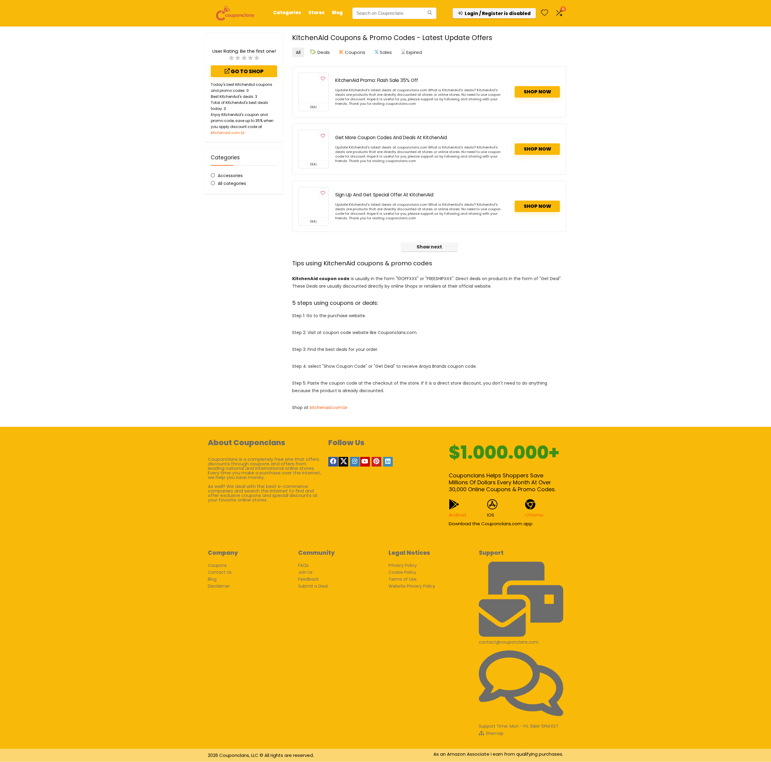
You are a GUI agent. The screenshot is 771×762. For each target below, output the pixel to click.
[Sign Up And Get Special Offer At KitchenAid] (313, 202)
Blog (337, 12)
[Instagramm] (355, 462)
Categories (287, 12)
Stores (316, 12)
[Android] (454, 504)
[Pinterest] (376, 462)
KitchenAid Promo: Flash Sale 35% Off (376, 80)
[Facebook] (333, 462)
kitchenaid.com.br (228, 132)
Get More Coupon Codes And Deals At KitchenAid (391, 137)
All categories (232, 183)
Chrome (534, 515)
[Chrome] (530, 504)
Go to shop (247, 71)
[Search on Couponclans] (429, 13)
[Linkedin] (388, 462)
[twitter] (343, 462)
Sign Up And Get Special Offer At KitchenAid (384, 195)
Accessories (230, 176)
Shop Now (537, 91)
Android (457, 515)
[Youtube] (365, 462)
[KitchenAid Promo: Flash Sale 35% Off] (313, 88)
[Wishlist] (544, 13)
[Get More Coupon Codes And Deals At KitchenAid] (313, 145)
